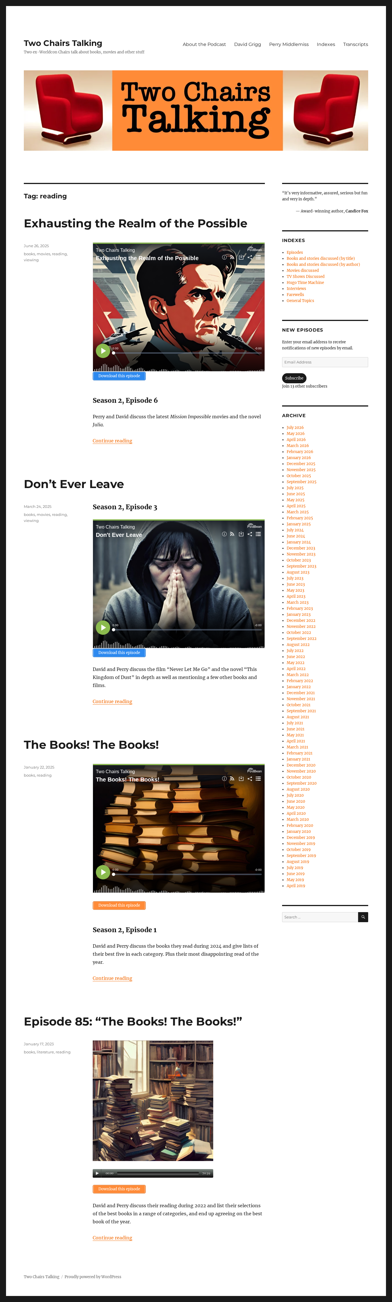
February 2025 (300, 518)
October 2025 (299, 475)
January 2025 (299, 524)
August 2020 (298, 789)
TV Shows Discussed (306, 276)
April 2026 (296, 439)
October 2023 (299, 560)
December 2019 (301, 837)
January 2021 (298, 759)
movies (43, 253)
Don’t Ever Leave (74, 484)
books (29, 253)
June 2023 (296, 584)
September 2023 (301, 566)
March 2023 (297, 602)
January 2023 (299, 614)
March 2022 (298, 674)
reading (59, 253)
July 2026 (295, 427)
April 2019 (296, 885)
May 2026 (296, 433)
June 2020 (296, 801)
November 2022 (301, 626)
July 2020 (295, 795)
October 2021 (299, 705)
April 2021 (296, 741)
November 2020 (301, 771)
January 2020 (299, 831)
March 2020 (298, 819)
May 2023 (295, 590)
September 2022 (302, 638)
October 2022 (299, 632)
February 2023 (300, 608)
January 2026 (299, 457)
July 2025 (295, 487)
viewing (31, 260)
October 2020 (299, 777)
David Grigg (247, 44)
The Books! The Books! (91, 745)
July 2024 (295, 530)
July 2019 (295, 867)
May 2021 (295, 735)
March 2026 (298, 445)
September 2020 (302, 783)
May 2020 (295, 807)
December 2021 (301, 692)
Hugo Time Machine (305, 282)
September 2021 (301, 711)
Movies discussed (303, 270)
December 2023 (301, 548)
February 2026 (300, 451)
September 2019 (301, 855)
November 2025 (301, 469)
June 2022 (296, 656)
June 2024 (296, 536)
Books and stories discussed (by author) (323, 264)
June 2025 (296, 494)
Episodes (295, 252)
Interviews (296, 288)
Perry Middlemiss (289, 44)
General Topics (300, 300)
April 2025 (296, 506)
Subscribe (294, 378)
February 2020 (300, 825)
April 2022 (296, 668)
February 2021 (300, 753)
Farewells (295, 294)
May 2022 (295, 662)
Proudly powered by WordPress (93, 1276)
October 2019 (299, 849)
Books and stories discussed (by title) (321, 258)
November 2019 (301, 843)
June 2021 (295, 729)
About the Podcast (204, 44)
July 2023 (295, 578)
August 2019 (298, 861)
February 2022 (300, 680)
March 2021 (297, 747)
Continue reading (112, 441)
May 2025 (295, 500)
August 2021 (298, 717)
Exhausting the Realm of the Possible (135, 223)
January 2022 (299, 686)
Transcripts (355, 44)
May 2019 (295, 879)
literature (45, 1052)
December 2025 (301, 463)
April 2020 (296, 813)
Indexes (326, 44)
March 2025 (298, 512)
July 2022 (295, 650)
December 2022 (301, 620)
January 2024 (299, 542)
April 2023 (296, 596)
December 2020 (301, 765)
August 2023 (298, 572)
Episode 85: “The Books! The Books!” (133, 1021)
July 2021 (295, 723)
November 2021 (301, 699)
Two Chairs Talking (63, 43)
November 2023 (301, 554)
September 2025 (302, 481)
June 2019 (296, 873)
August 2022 (298, 644)
